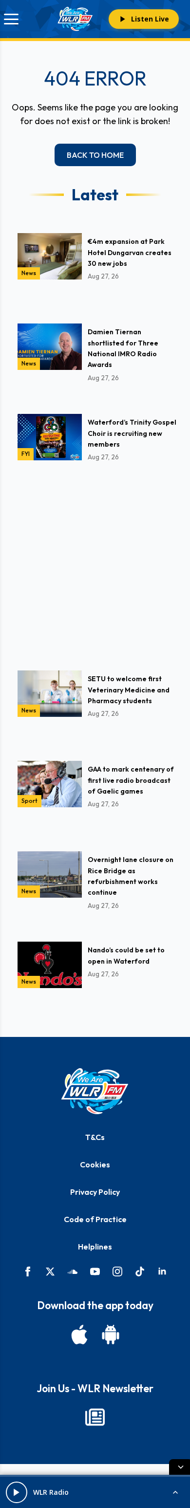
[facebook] (28, 1271)
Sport (29, 800)
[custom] (72, 1271)
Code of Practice (95, 1219)
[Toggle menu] (11, 19)
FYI (25, 453)
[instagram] (117, 1271)
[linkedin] (162, 1271)
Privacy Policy (95, 1192)
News (28, 273)
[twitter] (50, 1271)
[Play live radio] (16, 1492)
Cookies (95, 1164)
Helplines (95, 1246)
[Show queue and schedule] (175, 1492)
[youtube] (95, 1271)
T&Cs (95, 1137)
